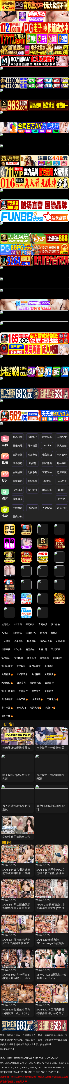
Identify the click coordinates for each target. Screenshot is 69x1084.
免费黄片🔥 (50, 674)
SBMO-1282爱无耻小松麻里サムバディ (51, 976)
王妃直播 (55, 649)
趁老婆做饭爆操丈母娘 (16, 747)
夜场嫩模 (44, 657)
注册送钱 (17, 632)
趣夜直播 (31, 657)
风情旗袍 (18, 481)
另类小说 (18, 516)
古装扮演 (18, 472)
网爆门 (61, 490)
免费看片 (23, 690)
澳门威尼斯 (7, 699)
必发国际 (57, 657)
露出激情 (32, 490)
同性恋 (61, 498)
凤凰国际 (31, 641)
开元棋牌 (30, 624)
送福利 (43, 632)
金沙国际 (49, 682)
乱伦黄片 (5, 657)
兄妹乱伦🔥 (53, 699)
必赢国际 (18, 641)
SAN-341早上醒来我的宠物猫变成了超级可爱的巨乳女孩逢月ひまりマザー (16, 910)
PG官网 (18, 624)
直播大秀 (48, 690)
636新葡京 (22, 674)
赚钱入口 (21, 707)
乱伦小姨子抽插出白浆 (16, 836)
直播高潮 (60, 641)
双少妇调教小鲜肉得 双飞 (50, 807)
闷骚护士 (62, 481)
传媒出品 (18, 498)
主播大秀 (42, 649)
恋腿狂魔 (62, 472)
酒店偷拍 (30, 649)
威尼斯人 (5, 624)
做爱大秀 (36, 690)
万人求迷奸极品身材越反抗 (16, 807)
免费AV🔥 (50, 707)
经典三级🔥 (22, 699)
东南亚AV (62, 454)
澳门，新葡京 (8, 690)
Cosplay (47, 445)
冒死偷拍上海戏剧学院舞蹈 (50, 776)
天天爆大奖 (35, 682)
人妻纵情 (47, 507)
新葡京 (54, 632)
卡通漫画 (18, 490)
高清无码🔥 (36, 707)
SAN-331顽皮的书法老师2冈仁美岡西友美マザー (17, 943)
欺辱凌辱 (18, 463)
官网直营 (42, 624)
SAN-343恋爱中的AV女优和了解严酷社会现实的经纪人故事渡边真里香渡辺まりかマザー (50, 875)
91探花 (32, 463)
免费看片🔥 (7, 674)
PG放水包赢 (46, 641)
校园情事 (32, 507)
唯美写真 (47, 490)
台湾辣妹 (18, 454)
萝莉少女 (62, 436)
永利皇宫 (48, 666)
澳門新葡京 (34, 666)
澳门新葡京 (7, 666)
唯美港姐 (47, 454)
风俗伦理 (62, 507)
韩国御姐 (32, 454)
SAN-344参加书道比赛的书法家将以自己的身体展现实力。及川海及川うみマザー (16, 875)
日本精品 (32, 445)
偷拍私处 (18, 657)
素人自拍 (62, 445)
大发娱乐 (21, 666)
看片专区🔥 (7, 707)
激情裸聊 (36, 674)
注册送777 (31, 632)
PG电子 (5, 632)
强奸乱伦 (32, 436)
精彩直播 (5, 649)
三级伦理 (18, 445)
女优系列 (32, 472)
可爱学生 (47, 472)
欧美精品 (47, 436)
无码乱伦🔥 (7, 682)
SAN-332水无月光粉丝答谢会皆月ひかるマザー (50, 1013)
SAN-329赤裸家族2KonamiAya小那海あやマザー (50, 943)
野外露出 (62, 463)
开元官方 (21, 682)
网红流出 (47, 463)
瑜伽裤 (47, 481)
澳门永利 (55, 624)
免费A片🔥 (37, 699)
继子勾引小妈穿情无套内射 (16, 776)
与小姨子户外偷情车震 (50, 747)
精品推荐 (18, 436)
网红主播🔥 (7, 715)
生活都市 (18, 507)
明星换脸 (32, 481)
